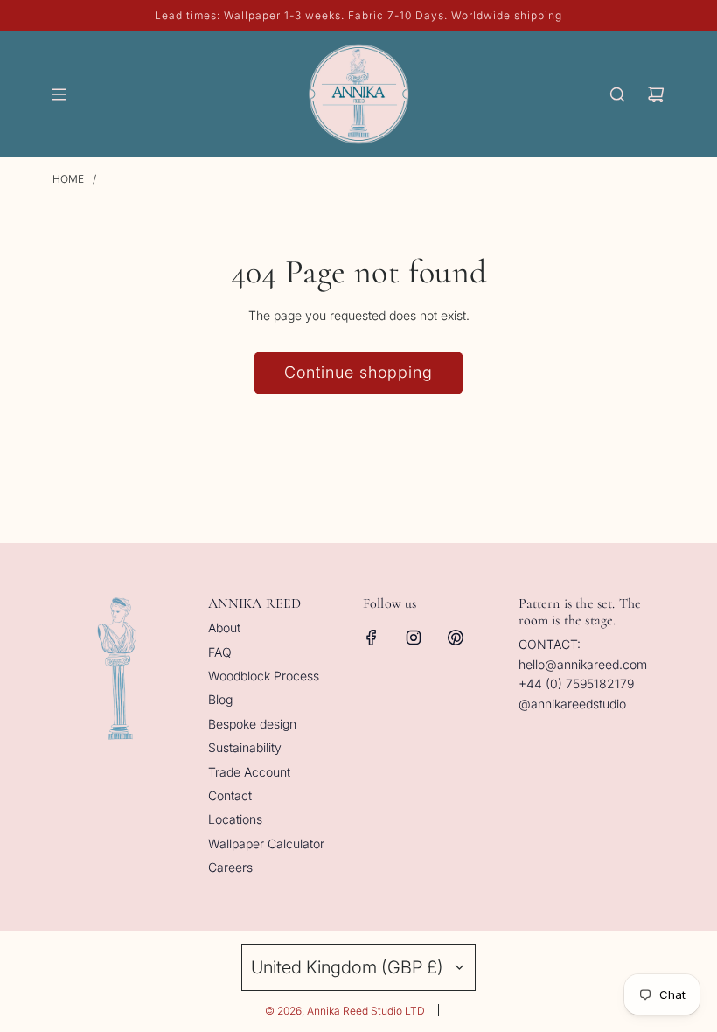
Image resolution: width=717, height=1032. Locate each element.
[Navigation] (58, 94)
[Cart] (656, 94)
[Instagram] (413, 637)
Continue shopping (358, 372)
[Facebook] (371, 637)
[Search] (617, 94)
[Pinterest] (455, 637)
